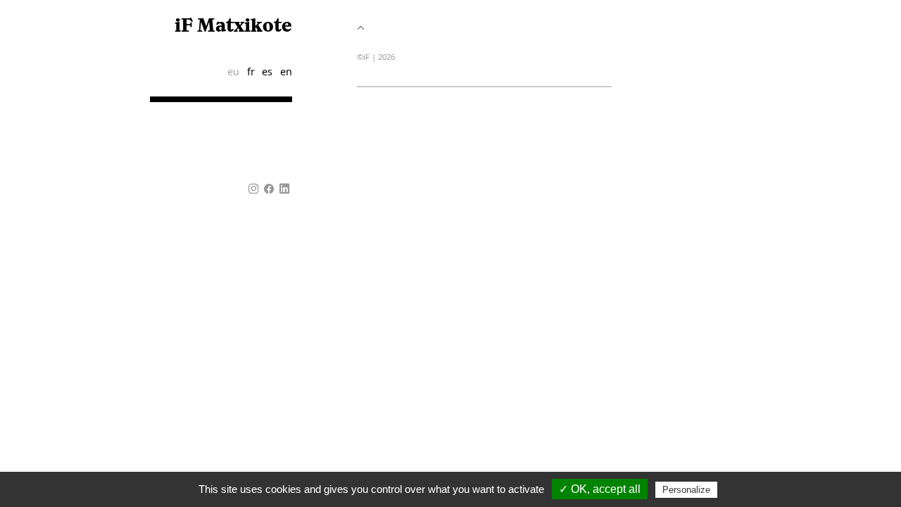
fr (251, 71)
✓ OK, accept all (600, 489)
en (286, 71)
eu (233, 71)
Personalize (686, 489)
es (267, 71)
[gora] (361, 28)
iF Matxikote (233, 26)
